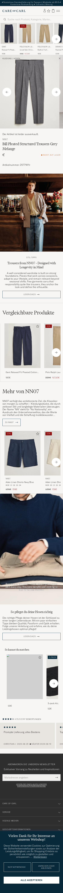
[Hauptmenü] (58, 10)
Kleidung (7, 59)
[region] (31, 736)
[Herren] (25, 676)
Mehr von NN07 (20, 391)
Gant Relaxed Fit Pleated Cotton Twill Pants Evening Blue (21, 372)
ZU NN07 (9, 422)
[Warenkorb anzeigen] (53, 11)
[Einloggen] (45, 11)
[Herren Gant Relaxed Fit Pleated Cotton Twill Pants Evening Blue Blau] (9, 33)
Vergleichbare (28, 312)
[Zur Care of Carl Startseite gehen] (14, 11)
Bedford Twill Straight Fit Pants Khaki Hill (44, 50)
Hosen (17, 59)
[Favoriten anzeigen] (48, 10)
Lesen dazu (30, 294)
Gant (4, 47)
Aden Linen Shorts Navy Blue (20, 482)
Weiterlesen (40, 856)
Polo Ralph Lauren (26, 47)
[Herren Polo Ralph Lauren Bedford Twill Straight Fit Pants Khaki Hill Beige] (44, 33)
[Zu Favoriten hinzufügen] (37, 326)
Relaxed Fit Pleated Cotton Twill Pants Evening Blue (8, 50)
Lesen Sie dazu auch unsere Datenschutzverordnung (31, 785)
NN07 (5, 139)
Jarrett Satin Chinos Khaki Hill (26, 50)
